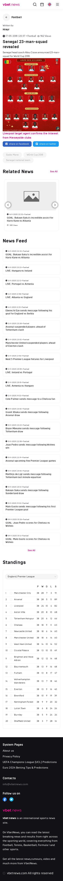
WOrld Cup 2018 (35, 154)
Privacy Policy (11, 756)
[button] (6, 17)
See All (31, 550)
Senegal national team (18, 160)
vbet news (9, 818)
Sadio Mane (12, 154)
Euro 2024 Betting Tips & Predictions (25, 767)
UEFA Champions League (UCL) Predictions (30, 762)
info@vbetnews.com (15, 784)
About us (8, 750)
